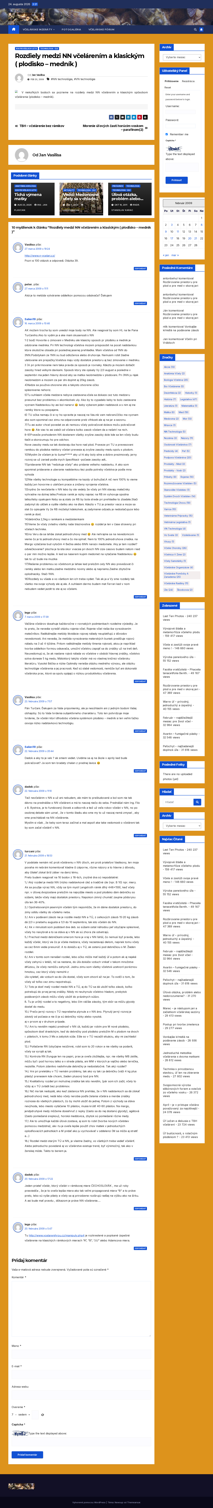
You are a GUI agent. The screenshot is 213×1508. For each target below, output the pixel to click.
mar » (175, 255)
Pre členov (117, 186)
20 (189, 238)
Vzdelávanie (190, 535)
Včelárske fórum (101, 29)
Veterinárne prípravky (178, 515)
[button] (195, 29)
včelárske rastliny (176, 583)
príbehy (170, 476)
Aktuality (69, 190)
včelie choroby (175, 548)
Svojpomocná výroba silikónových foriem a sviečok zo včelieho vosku (182, 1088)
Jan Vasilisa (38, 74)
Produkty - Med (174, 464)
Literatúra (171, 405)
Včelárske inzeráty (38, 29)
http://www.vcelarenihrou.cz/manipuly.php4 (57, 1235)
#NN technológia (61, 79)
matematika (189, 405)
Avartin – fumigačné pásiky (180, 733)
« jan (166, 255)
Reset (168, 87)
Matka (169, 412)
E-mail (17, 1366)
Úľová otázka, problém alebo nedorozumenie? (128, 198)
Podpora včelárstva (177, 457)
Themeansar (133, 1502)
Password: (172, 120)
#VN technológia (84, 79)
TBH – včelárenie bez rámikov (41, 126)
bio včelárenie (174, 386)
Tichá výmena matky (28, 196)
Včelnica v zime (175, 554)
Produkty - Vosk (175, 470)
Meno (16, 1346)
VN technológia (175, 528)
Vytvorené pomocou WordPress (89, 1502)
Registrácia (188, 81)
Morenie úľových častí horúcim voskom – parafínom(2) (113, 128)
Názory (187, 438)
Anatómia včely (174, 373)
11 (178, 231)
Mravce (170, 425)
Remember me (178, 134)
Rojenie (187, 476)
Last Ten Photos (173, 616)
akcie (169, 367)
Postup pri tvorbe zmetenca (181, 1024)
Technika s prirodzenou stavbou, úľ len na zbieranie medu (181, 1072)
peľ (186, 451)
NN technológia (175, 431)
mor (187, 418)
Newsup (119, 1502)
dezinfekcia (172, 392)
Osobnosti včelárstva (178, 444)
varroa (170, 509)
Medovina (171, 418)
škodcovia (185, 589)
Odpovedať (140, 269)
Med (184, 412)
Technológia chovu (177, 502)
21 (195, 238)
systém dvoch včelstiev (180, 496)
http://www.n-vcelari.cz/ (40, 255)
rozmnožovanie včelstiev (180, 483)
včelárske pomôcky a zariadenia (176, 575)
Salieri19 (30, 319)
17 (171, 238)
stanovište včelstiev (177, 489)
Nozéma (170, 438)
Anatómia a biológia (25, 186)
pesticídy (171, 451)
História (170, 399)
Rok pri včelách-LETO (26, 49)
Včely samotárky (175, 561)
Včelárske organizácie (178, 567)
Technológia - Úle (49, 49)
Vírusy (169, 541)
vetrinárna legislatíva (177, 522)
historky (191, 392)
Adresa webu (20, 1386)
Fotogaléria (71, 29)
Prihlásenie (172, 81)
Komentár (19, 1277)
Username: (172, 106)
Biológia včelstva (176, 379)
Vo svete (171, 535)
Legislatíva (188, 399)
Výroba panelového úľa (178, 657)
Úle (168, 589)
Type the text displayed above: (47, 1433)
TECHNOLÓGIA (132, 186)
